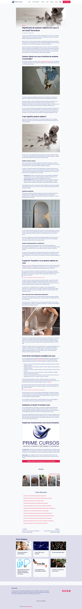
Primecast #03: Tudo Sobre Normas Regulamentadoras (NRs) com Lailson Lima (39, 508)
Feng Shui (29, 265)
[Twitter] (69, 591)
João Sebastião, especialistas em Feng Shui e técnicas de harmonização (34, 277)
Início (29, 1)
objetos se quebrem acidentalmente (45, 61)
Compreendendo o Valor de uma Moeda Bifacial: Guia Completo (52, 531)
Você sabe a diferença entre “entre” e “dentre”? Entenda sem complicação (38, 520)
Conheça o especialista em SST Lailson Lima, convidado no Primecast (37, 505)
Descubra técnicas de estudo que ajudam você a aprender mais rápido (37, 513)
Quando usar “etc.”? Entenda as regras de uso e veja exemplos (35, 510)
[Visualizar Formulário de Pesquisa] (60, 2)
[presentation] (23, 546)
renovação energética (40, 359)
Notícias (51, 1)
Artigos (23, 25)
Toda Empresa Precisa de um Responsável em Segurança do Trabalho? (37, 498)
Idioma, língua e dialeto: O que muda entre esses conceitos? (35, 523)
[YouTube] (63, 591)
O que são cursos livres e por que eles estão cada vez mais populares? (37, 518)
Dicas (47, 1)
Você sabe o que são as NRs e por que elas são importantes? (35, 503)
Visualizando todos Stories (54, 473)
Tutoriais (42, 1)
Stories (56, 1)
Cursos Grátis (66, 1)
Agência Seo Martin (28, 606)
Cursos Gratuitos (35, 1)
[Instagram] (65, 591)
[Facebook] (67, 591)
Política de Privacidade (41, 600)
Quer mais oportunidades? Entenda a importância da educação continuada (38, 515)
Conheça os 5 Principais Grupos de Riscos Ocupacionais (34, 495)
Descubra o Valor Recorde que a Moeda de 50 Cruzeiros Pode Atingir (30, 531)
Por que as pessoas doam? (58, 552)
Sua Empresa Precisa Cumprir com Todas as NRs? (33, 500)
